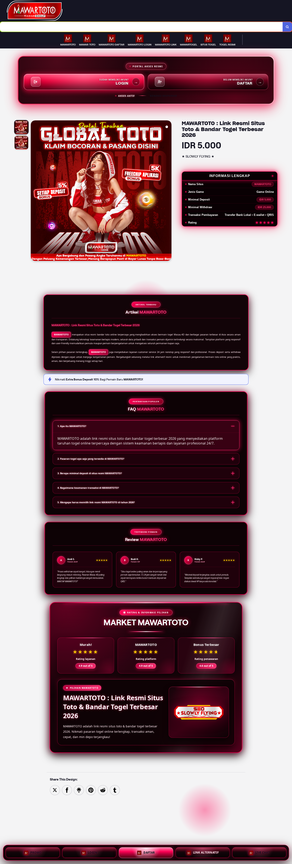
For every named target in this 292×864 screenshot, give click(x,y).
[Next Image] (168, 191)
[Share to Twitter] (55, 790)
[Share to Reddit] (103, 790)
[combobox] (141, 27)
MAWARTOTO (61, 334)
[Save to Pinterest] (91, 790)
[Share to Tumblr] (115, 790)
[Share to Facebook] (67, 790)
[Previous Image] (34, 191)
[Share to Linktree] (79, 790)
